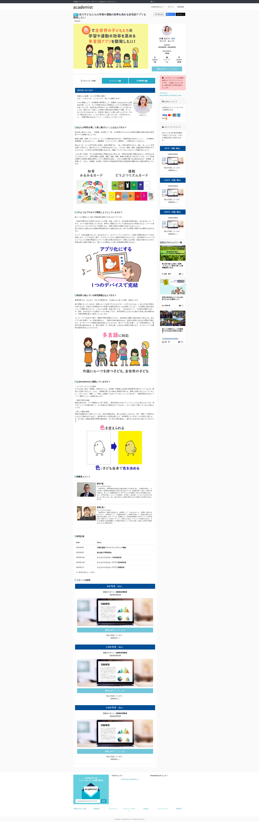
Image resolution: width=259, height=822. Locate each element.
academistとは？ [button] (157, 7)
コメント (115, 81)
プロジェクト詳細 (89, 81)
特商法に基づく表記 (80, 808)
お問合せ (146, 808)
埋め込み (160, 14)
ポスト (181, 14)
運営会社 (179, 808)
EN (154, 1)
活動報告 (142, 81)
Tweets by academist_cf (129, 779)
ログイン (171, 7)
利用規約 (96, 808)
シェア (171, 14)
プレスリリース (162, 808)
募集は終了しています (167, 69)
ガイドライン (113, 808)
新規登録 (180, 7)
